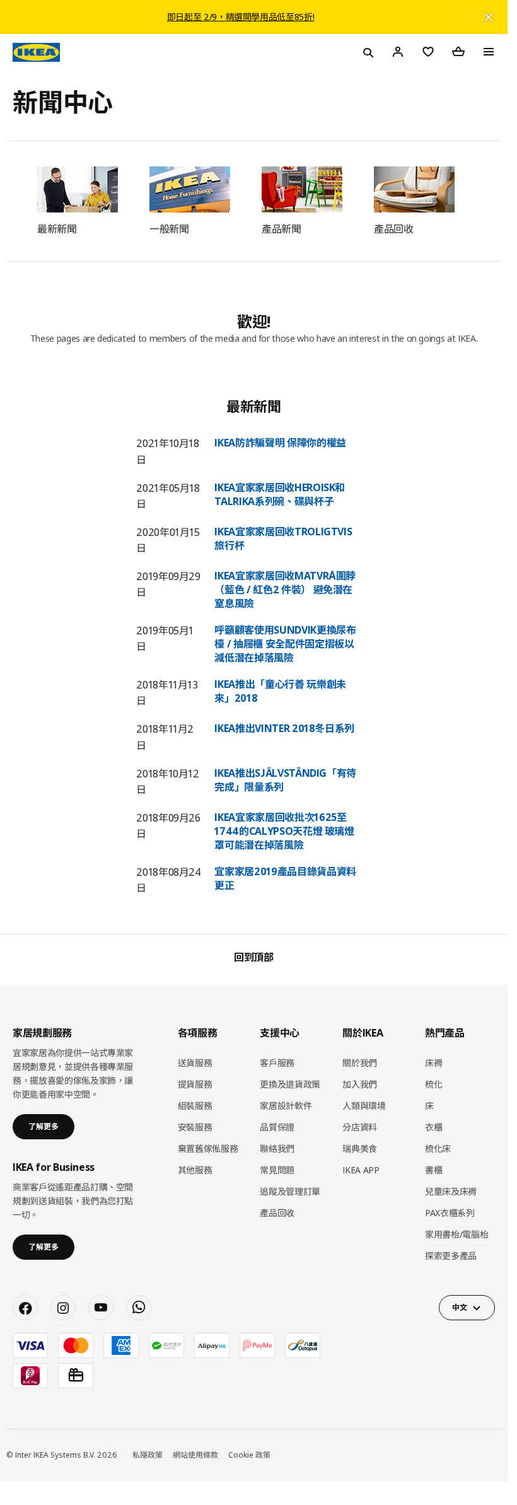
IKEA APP (360, 1170)
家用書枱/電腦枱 (456, 1234)
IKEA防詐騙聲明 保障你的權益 (280, 443)
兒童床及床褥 (451, 1191)
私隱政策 (147, 1455)
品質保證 (277, 1127)
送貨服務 (195, 1063)
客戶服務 (277, 1063)
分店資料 (359, 1127)
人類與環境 (363, 1106)
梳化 (433, 1084)
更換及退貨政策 (290, 1084)
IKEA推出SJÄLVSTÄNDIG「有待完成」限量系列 (285, 780)
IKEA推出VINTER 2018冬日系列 (284, 728)
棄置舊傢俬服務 (208, 1148)
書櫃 (433, 1170)
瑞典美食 (359, 1148)
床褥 (433, 1063)
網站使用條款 (195, 1455)
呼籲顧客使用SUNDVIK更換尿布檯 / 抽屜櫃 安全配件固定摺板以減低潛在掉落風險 (285, 644)
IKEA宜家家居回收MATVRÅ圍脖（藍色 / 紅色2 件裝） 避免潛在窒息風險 (285, 589)
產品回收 (277, 1213)
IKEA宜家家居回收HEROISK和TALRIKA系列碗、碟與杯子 (279, 494)
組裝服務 (195, 1106)
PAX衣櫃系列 (450, 1213)
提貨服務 (195, 1084)
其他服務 (195, 1170)
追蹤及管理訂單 (290, 1191)
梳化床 (438, 1148)
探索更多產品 (451, 1256)
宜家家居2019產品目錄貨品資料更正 (285, 878)
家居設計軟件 (285, 1106)
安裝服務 (195, 1127)
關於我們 (359, 1063)
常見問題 (277, 1170)
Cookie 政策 (249, 1455)
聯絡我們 (277, 1148)
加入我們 (359, 1084)
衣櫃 (433, 1127)
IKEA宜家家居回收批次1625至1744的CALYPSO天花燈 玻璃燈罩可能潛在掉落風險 (284, 831)
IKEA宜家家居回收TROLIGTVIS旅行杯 (283, 538)
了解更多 (43, 1126)
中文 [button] (459, 1307)
